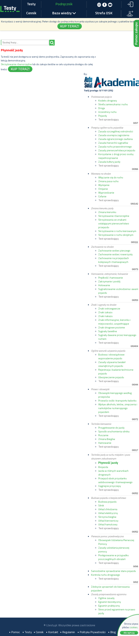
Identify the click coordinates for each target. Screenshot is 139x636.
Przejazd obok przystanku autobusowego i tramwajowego (115, 480)
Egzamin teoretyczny (109, 602)
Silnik (101, 505)
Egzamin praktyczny (109, 605)
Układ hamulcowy (107, 524)
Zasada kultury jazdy (109, 162)
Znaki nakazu (105, 316)
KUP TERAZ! (69, 26)
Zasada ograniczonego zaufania (115, 139)
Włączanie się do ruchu (110, 177)
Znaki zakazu (105, 312)
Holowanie (104, 285)
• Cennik (38, 632)
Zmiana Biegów (106, 439)
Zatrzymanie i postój (109, 281)
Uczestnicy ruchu (107, 112)
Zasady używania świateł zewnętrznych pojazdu (111, 364)
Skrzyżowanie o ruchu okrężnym (115, 235)
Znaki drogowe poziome (111, 327)
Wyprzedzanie (106, 192)
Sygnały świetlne (107, 331)
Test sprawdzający (109, 119)
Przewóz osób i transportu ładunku (117, 400)
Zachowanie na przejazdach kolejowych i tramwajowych (113, 260)
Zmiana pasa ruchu (108, 181)
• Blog (112, 632)
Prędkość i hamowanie (110, 277)
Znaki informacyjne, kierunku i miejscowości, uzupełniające (114, 321)
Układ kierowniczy (108, 520)
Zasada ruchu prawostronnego (115, 146)
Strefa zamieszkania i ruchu (113, 104)
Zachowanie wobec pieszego (114, 250)
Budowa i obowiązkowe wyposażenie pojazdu (111, 356)
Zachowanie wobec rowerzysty (115, 254)
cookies (133, 627)
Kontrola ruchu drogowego (105, 575)
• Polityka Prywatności (91, 632)
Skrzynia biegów (107, 517)
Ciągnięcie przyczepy (109, 486)
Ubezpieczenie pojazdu (111, 377)
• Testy (27, 632)
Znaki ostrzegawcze (109, 308)
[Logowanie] (130, 4)
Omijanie (103, 189)
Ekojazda (103, 467)
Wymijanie (103, 185)
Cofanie (102, 196)
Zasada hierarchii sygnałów (113, 143)
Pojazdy (102, 116)
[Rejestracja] (130, 13)
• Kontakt (52, 632)
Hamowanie (104, 443)
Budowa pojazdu (107, 501)
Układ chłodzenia (107, 509)
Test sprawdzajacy (109, 578)
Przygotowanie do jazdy (111, 427)
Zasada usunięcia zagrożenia (113, 135)
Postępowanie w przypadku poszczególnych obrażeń (113, 557)
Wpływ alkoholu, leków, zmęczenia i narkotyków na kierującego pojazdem (117, 408)
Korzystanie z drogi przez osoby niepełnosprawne (116, 156)
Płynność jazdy (108, 462)
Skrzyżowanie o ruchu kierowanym (117, 231)
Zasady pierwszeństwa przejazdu (116, 150)
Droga (101, 108)
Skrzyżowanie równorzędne (16, 64)
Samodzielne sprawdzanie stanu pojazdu (113, 571)
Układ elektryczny (108, 513)
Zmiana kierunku (107, 212)
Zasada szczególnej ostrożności (115, 131)
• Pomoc (14, 632)
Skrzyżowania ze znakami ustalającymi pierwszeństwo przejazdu (113, 223)
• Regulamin (67, 632)
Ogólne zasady (106, 598)
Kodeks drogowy (107, 100)
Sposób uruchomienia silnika (113, 431)
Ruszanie (103, 435)
